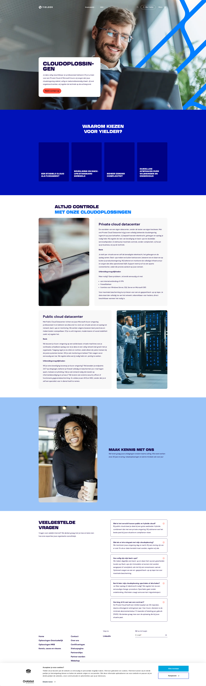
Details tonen (48, 682)
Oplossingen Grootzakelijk (51, 640)
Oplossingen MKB (47, 644)
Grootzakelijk (89, 7)
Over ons (75, 640)
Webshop (75, 660)
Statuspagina (77, 648)
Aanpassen (172, 675)
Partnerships (77, 652)
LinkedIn (107, 636)
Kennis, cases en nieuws (50, 648)
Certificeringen (78, 644)
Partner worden (78, 656)
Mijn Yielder (149, 7)
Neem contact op (53, 91)
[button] (54, 161)
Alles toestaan (173, 668)
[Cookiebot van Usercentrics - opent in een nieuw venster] (28, 681)
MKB (101, 7)
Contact (75, 636)
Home (41, 636)
